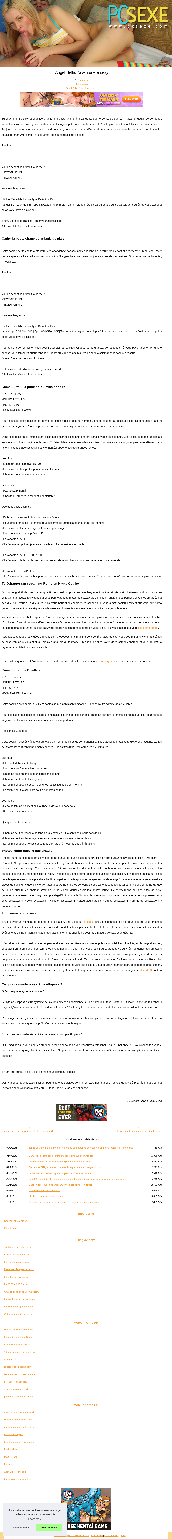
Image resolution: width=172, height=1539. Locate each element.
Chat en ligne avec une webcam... (22, 1291)
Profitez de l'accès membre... (19, 1329)
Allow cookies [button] (49, 1527)
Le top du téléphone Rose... (19, 1337)
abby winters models (15, 1471)
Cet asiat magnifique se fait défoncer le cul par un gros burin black (64, 1202)
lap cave (8, 1464)
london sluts (10, 1449)
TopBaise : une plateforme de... (20, 1247)
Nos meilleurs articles (15, 1220)
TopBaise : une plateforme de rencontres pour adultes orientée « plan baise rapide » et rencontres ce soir (81, 1148)
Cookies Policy (111, 1535)
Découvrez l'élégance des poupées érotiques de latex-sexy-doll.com (65, 1167)
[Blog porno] (86, 33)
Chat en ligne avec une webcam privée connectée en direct (60, 1185)
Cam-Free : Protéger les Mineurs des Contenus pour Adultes (61, 1156)
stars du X (146, 970)
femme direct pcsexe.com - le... (21, 1374)
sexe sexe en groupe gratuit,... (20, 1412)
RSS (123, 1535)
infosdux (88, 921)
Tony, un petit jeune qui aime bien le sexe (139, 1131)
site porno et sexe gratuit (17, 1344)
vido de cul (10, 1359)
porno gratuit (107, 661)
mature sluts (10, 1456)
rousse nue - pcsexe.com (17, 1366)
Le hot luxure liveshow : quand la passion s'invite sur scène (60, 1173)
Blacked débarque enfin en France (47, 1196)
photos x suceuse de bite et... (19, 1396)
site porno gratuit (148, 627)
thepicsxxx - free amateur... (18, 1479)
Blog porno (83, 80)
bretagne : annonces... (16, 1381)
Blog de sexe (82, 84)
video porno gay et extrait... (18, 1389)
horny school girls (13, 1434)
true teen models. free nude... (20, 1441)
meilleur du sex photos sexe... (20, 1427)
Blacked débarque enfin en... (19, 1306)
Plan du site (10, 1228)
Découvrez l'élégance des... (19, 1269)
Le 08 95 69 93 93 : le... (17, 1284)
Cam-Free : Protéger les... (18, 1254)
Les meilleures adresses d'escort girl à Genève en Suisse (59, 1161)
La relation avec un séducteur (44, 1190)
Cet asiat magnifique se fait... (19, 1314)
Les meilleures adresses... (18, 1262)
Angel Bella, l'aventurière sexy (82, 88)
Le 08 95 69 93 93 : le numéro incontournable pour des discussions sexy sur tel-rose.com (76, 1179)
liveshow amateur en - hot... (19, 1419)
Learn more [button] (35, 1519)
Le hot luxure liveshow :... (17, 1277)
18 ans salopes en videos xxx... (20, 1352)
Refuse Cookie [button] (21, 1527)
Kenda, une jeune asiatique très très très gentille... (29, 1131)
